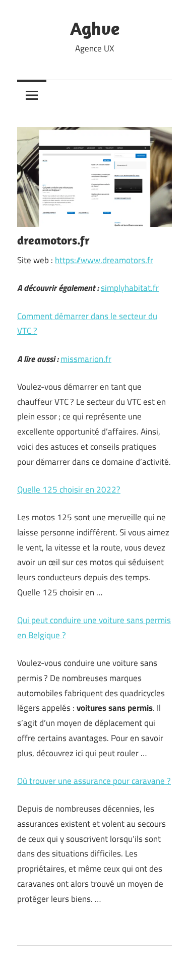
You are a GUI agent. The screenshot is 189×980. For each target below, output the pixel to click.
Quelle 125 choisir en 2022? (68, 489)
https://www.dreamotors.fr (104, 260)
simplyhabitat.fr (130, 287)
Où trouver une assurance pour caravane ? (94, 780)
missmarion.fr (85, 358)
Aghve (94, 28)
